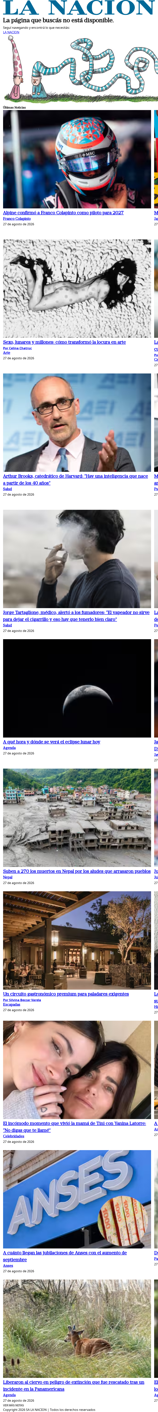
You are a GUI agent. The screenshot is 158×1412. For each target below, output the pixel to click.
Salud (7, 489)
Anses (8, 1266)
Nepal (7, 877)
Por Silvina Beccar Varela (22, 1000)
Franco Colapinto (17, 219)
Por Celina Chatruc (17, 348)
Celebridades (13, 1136)
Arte (6, 353)
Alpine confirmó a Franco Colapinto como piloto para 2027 (63, 213)
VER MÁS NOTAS (13, 1405)
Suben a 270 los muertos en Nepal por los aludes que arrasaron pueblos (77, 871)
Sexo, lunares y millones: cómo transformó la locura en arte (64, 342)
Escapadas (11, 1005)
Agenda (9, 748)
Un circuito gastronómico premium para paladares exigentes (66, 994)
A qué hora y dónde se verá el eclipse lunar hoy (51, 742)
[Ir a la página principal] (79, 14)
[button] (77, 160)
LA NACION (11, 32)
